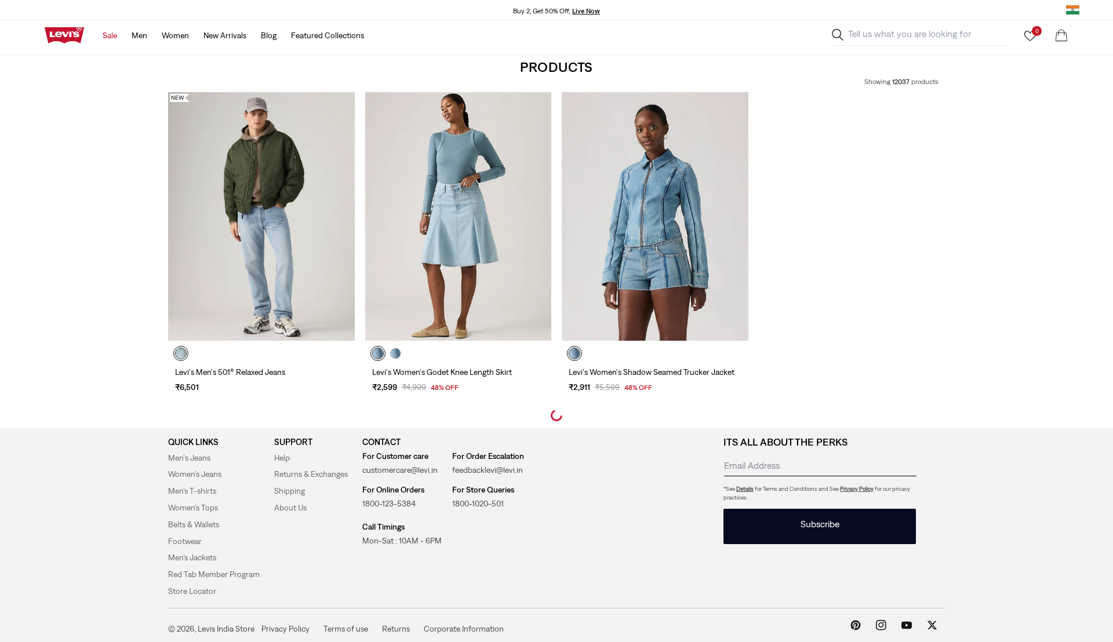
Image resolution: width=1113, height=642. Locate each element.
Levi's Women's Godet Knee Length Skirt (442, 372)
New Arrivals (224, 35)
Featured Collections (327, 35)
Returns (396, 628)
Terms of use (345, 628)
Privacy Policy (857, 489)
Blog (269, 35)
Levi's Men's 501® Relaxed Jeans (230, 372)
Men (139, 35)
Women (175, 35)
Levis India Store (226, 628)
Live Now (586, 11)
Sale (110, 35)
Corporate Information (464, 628)
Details (745, 489)
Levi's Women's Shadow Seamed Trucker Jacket (651, 372)
